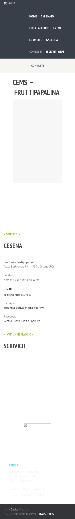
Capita (14, 509)
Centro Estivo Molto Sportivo (22, 321)
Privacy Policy (46, 514)
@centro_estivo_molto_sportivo (24, 308)
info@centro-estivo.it (17, 294)
